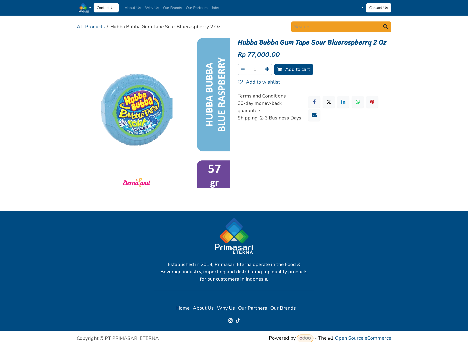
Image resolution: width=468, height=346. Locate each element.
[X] (329, 102)
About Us (203, 308)
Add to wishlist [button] (262, 82)
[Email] (314, 115)
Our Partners (252, 308)
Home (183, 308)
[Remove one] (243, 69)
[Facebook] (314, 102)
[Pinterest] (372, 102)
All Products (91, 26)
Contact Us (106, 7)
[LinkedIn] (343, 102)
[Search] (385, 26)
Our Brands (283, 308)
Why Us (226, 308)
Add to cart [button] (297, 69)
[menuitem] (133, 8)
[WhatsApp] (358, 102)
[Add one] (267, 69)
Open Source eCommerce (363, 338)
